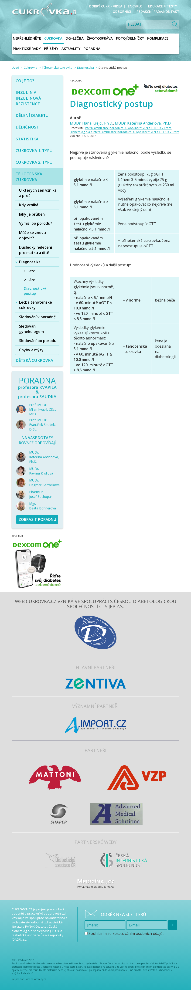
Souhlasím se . (126, 933)
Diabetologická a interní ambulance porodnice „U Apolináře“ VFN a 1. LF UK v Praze (124, 132)
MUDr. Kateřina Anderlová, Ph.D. (143, 123)
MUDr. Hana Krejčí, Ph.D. (91, 123)
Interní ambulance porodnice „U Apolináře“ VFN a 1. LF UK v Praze (128, 128)
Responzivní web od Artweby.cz (29, 979)
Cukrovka (30, 67)
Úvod (15, 67)
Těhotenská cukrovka (57, 67)
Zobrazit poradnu (37, 519)
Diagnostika (85, 67)
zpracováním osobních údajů (138, 933)
